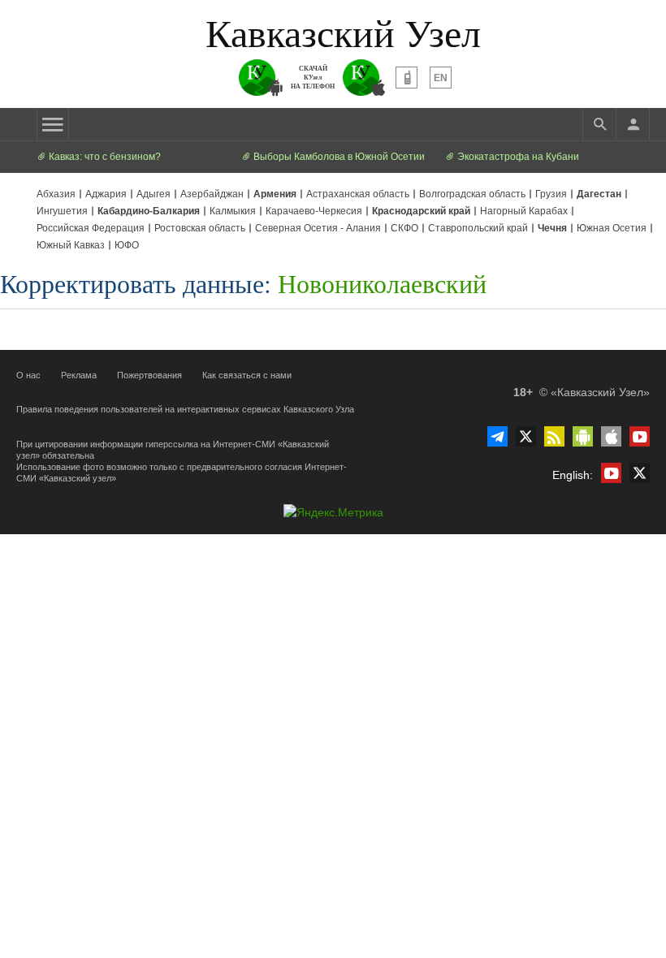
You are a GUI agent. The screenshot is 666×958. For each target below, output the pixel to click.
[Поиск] (599, 124)
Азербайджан (212, 194)
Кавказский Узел (343, 31)
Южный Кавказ (71, 245)
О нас (28, 375)
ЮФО (127, 245)
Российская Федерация (91, 228)
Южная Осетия (612, 228)
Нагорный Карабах (524, 211)
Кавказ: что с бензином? (103, 157)
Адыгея (153, 194)
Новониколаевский (382, 282)
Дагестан (599, 194)
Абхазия (56, 194)
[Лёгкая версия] (406, 77)
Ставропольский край (478, 228)
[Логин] (632, 124)
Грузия (551, 194)
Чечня (552, 228)
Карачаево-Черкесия (314, 211)
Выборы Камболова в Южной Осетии (338, 157)
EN (441, 78)
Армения (274, 194)
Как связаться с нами (247, 375)
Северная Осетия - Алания (318, 228)
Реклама (79, 375)
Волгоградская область (472, 194)
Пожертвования (149, 375)
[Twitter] (526, 436)
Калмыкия (233, 211)
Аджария (106, 194)
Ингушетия (62, 211)
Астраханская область (357, 194)
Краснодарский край (421, 211)
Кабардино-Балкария (148, 211)
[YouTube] (639, 436)
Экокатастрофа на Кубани (517, 157)
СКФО (404, 228)
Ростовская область (199, 228)
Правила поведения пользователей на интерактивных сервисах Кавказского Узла (185, 409)
